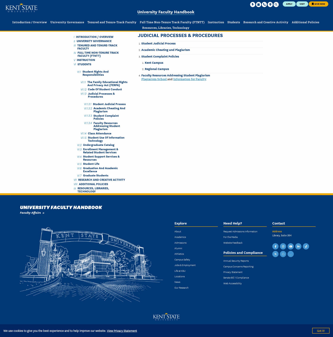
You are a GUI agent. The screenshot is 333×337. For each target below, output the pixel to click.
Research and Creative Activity (101, 179)
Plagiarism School (154, 79)
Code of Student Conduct (105, 89)
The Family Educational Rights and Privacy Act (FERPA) (107, 83)
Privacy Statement (232, 272)
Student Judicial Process (158, 43)
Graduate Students (95, 175)
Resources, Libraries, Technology (93, 189)
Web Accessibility (232, 283)
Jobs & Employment (185, 265)
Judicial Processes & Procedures (101, 94)
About (177, 231)
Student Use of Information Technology (106, 139)
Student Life (91, 163)
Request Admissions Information (240, 231)
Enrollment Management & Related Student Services (100, 150)
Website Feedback (232, 242)
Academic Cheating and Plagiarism (165, 49)
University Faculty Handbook (165, 12)
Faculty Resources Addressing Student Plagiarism (175, 75)
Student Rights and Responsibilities (96, 73)
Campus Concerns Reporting (238, 266)
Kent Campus (154, 62)
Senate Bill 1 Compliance (236, 277)
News (177, 282)
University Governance (94, 41)
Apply (289, 4)
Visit (302, 4)
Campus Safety (182, 259)
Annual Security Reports (236, 261)
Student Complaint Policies (160, 56)
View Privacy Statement (122, 330)
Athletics (179, 254)
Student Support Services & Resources (101, 157)
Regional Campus (157, 68)
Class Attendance (99, 133)
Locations (179, 276)
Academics (180, 237)
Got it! (321, 330)
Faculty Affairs (30, 212)
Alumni (178, 248)
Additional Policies (93, 184)
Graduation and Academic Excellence (100, 169)
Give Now (319, 4)
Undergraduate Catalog (98, 145)
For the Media (230, 237)
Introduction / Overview (94, 36)
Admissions (180, 242)
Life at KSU (179, 271)
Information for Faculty (189, 79)
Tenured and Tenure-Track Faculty (97, 46)
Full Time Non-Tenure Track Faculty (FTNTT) (98, 54)
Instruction (86, 60)
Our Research (181, 287)
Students (84, 64)
